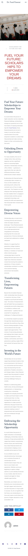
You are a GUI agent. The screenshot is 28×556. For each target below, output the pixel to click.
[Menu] (25, 2)
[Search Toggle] (2, 2)
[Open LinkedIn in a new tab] (16, 544)
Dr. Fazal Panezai (11, 128)
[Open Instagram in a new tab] (12, 544)
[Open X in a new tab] (7, 544)
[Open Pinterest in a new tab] (21, 544)
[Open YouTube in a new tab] (25, 544)
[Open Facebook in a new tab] (3, 544)
